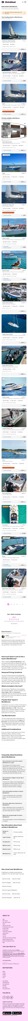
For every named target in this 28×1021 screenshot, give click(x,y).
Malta (4, 971)
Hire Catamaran (6, 984)
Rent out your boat (7, 925)
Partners (4, 934)
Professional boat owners (8, 926)
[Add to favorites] (25, 22)
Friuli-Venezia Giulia (14, 7)
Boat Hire (6, 7)
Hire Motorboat (6, 982)
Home (3, 7)
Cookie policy (5, 930)
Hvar (4, 977)
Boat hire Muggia (6, 882)
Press (4, 923)
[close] (24, 13)
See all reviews (14, 623)
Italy (9, 7)
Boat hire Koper (16, 893)
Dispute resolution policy (8, 939)
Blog (3, 942)
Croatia (4, 973)
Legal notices (5, 933)
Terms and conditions (7, 931)
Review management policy (8, 940)
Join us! (4, 936)
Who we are (5, 920)
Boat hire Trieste (16, 878)
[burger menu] (22, 2)
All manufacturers (6, 988)
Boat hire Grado (6, 878)
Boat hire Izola (16, 882)
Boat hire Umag (6, 893)
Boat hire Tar (17, 897)
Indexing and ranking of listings (9, 937)
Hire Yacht (5, 987)
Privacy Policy (6, 928)
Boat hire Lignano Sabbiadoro (9, 890)
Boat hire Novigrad (7, 897)
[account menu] (25, 2)
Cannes (4, 976)
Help (4, 919)
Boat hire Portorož (6, 886)
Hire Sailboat (5, 981)
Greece (4, 974)
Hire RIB (4, 985)
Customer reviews (7, 960)
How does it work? (6, 922)
